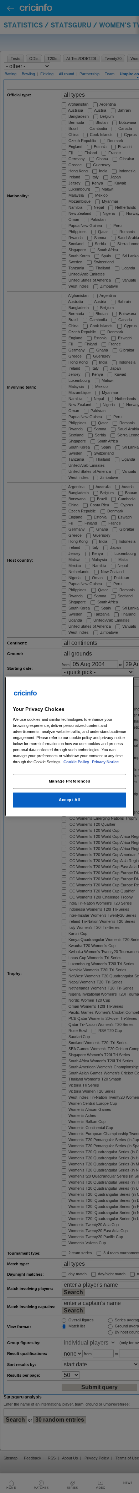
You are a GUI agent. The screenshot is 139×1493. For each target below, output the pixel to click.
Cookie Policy (76, 762)
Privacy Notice (105, 762)
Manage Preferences (69, 781)
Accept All (69, 800)
